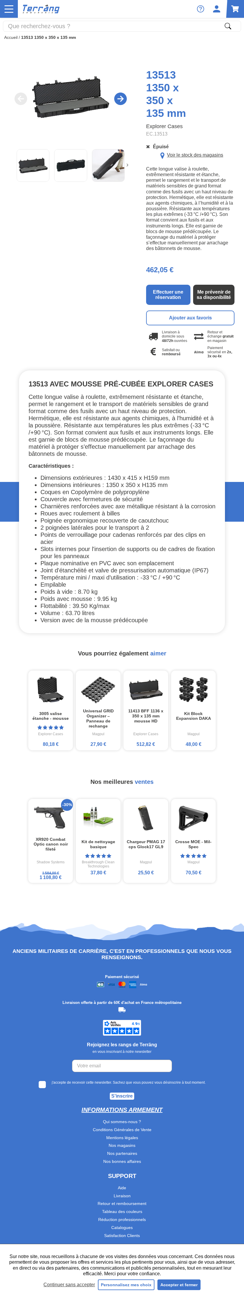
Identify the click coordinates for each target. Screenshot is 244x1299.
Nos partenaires (122, 1153)
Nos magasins (122, 1145)
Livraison (122, 1195)
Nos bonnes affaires (122, 1161)
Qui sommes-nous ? (122, 1121)
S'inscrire (122, 1096)
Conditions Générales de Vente (122, 1129)
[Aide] (201, 8)
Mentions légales (122, 1137)
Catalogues (122, 1227)
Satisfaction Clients (122, 1235)
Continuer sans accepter (69, 1284)
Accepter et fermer (179, 1284)
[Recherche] (228, 26)
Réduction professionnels (122, 1219)
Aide (122, 1187)
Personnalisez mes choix (126, 1284)
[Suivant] (127, 165)
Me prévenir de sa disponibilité (214, 294)
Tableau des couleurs (122, 1211)
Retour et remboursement (122, 1203)
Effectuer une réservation (168, 294)
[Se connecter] (217, 8)
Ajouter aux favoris (190, 317)
